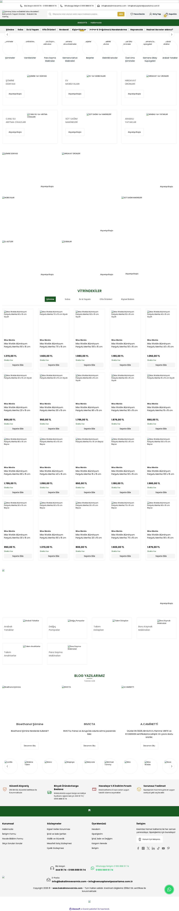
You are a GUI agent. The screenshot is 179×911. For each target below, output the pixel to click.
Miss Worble (9, 340)
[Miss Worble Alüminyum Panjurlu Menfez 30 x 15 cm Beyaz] (18, 515)
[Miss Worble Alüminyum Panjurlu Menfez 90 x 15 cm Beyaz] (161, 515)
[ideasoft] (74, 909)
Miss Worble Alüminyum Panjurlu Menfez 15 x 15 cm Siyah (160, 409)
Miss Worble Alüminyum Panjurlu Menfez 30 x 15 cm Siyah (53, 409)
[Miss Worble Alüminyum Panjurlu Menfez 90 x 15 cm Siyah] (125, 388)
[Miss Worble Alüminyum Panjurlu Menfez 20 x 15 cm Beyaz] (89, 515)
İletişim (95, 848)
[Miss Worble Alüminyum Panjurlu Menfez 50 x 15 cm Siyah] (125, 324)
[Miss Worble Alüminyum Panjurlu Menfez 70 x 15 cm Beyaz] (125, 515)
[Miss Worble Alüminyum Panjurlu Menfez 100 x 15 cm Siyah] (89, 324)
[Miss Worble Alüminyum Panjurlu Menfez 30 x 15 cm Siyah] (54, 388)
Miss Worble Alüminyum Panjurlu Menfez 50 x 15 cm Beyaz (124, 473)
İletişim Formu (9, 833)
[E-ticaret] (89, 909)
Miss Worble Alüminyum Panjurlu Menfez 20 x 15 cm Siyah (17, 409)
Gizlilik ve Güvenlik (55, 838)
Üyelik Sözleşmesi (55, 848)
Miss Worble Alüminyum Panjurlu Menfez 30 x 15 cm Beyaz (17, 536)
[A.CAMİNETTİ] (149, 702)
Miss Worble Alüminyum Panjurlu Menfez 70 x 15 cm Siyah (53, 345)
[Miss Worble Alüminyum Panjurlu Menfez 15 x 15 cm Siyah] (161, 388)
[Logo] (22, 14)
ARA (121, 14)
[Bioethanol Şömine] (29, 702)
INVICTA (89, 724)
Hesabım (96, 829)
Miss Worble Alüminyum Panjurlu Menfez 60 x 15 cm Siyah (17, 345)
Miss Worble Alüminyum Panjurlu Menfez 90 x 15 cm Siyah (124, 409)
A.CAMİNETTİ (149, 724)
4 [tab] (88, 30)
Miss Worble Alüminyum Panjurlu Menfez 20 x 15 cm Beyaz (89, 536)
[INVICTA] (89, 702)
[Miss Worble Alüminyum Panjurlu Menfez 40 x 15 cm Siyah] (161, 324)
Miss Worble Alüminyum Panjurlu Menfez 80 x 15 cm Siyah (89, 409)
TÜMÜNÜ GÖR (89, 681)
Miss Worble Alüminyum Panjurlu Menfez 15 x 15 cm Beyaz (88, 473)
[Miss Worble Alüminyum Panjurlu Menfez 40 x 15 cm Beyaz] (54, 452)
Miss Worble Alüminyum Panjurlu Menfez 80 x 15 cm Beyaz (17, 473)
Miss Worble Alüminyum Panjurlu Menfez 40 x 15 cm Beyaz (53, 473)
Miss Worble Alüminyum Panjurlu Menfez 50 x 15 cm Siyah (124, 345)
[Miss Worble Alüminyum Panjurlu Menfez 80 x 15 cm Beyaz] (18, 452)
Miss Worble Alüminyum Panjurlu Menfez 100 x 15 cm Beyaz (160, 473)
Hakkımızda (7, 829)
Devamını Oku (30, 746)
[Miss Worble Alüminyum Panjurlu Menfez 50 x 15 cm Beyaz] (125, 452)
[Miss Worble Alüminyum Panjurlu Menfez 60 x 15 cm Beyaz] (54, 515)
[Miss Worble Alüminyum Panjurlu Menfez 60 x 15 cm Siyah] (18, 324)
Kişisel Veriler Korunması (58, 829)
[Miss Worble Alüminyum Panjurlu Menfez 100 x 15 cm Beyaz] (161, 452)
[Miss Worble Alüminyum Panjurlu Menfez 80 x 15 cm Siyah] (89, 388)
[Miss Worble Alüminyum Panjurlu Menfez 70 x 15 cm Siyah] (54, 324)
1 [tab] (78, 30)
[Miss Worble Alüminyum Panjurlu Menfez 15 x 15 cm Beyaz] (89, 452)
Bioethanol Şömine (29, 724)
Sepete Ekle (17, 365)
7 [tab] (96, 30)
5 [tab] (91, 30)
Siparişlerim (97, 833)
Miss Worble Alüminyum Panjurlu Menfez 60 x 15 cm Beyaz (53, 536)
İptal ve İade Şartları (56, 833)
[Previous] (7, 34)
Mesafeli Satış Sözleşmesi (59, 843)
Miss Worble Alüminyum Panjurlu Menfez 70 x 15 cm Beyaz (124, 536)
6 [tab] (93, 30)
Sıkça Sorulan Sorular (12, 843)
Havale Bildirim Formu (12, 838)
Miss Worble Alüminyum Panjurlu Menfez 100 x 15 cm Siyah (89, 345)
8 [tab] (98, 30)
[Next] (172, 34)
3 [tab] (84, 30)
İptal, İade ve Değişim (102, 838)
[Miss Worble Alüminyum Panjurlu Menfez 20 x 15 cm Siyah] (18, 388)
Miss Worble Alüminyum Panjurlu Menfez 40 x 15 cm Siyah (160, 345)
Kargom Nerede (99, 843)
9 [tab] (101, 30)
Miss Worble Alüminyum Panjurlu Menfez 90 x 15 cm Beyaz (160, 536)
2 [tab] (80, 30)
